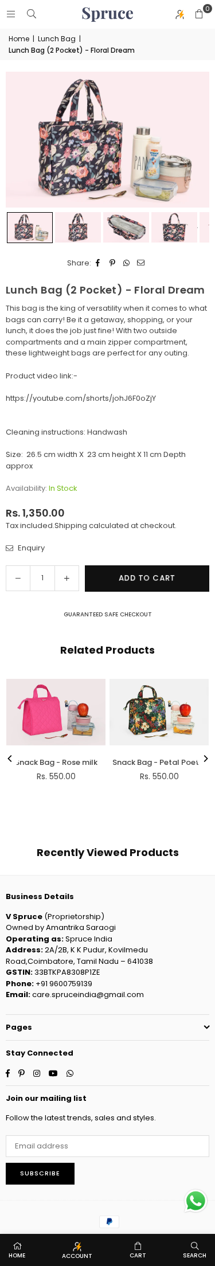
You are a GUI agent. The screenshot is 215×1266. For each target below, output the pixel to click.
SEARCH (194, 1255)
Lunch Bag (57, 39)
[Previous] (10, 758)
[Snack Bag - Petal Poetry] (159, 712)
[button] (199, 14)
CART (138, 1255)
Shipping (70, 525)
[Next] (205, 758)
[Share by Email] (141, 263)
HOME (17, 1255)
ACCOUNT (77, 1256)
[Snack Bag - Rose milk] (55, 712)
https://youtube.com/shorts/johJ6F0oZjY (81, 398)
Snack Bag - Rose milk (56, 762)
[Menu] (11, 14)
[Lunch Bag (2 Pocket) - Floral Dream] (29, 228)
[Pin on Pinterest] (112, 263)
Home (19, 39)
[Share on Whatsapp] (127, 263)
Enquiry (30, 547)
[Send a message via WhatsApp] (195, 1200)
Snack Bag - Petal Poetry (159, 762)
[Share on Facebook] (98, 263)
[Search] (31, 14)
